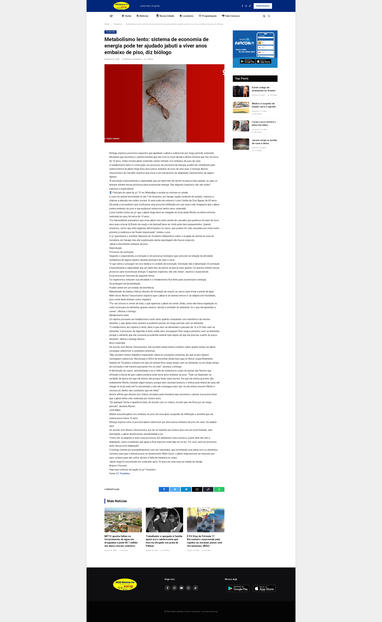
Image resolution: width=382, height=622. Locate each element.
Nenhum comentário (133, 59)
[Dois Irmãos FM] (121, 6)
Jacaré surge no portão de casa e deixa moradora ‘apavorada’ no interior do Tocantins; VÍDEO (264, 142)
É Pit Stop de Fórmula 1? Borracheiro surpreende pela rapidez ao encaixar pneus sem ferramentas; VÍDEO (204, 541)
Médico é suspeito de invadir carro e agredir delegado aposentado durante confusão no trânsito (264, 105)
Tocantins (110, 32)
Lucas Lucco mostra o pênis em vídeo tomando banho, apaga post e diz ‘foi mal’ (264, 124)
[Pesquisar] (264, 16)
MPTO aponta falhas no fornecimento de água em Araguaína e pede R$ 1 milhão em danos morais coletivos (121, 541)
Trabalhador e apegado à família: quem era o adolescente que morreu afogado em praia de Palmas (164, 541)
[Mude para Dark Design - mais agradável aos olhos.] (268, 16)
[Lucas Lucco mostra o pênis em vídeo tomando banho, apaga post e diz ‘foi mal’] (241, 125)
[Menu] (111, 15)
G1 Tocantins (123, 473)
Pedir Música (262, 6)
